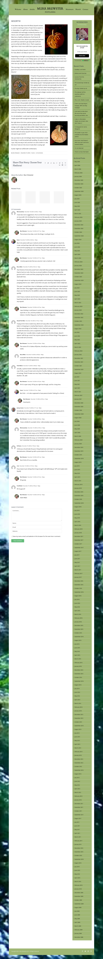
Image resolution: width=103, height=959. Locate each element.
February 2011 (78, 840)
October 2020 (78, 410)
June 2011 (77, 826)
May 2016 (77, 607)
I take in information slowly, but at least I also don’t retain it (81, 121)
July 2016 (77, 599)
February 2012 (78, 796)
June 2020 (77, 425)
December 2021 (79, 358)
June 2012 (77, 781)
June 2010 (77, 870)
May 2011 (77, 829)
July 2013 (77, 733)
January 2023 (78, 310)
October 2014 (78, 677)
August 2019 (78, 462)
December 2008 (79, 937)
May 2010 (77, 874)
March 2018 (78, 525)
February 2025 (78, 217)
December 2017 (79, 536)
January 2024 (78, 265)
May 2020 (77, 429)
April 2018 (77, 521)
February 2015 (78, 662)
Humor (33, 153)
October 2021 (78, 366)
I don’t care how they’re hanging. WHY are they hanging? (81, 105)
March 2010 (78, 881)
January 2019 (78, 488)
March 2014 (78, 703)
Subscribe (82, 55)
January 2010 (78, 889)
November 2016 (79, 584)
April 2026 (77, 165)
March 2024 (78, 258)
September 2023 (79, 280)
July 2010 (77, 866)
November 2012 (79, 763)
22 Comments (39, 153)
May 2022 (77, 339)
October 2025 (78, 187)
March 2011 (78, 837)
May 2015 (77, 651)
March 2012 (78, 792)
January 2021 (78, 399)
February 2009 (78, 929)
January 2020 (78, 443)
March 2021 (78, 391)
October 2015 (78, 633)
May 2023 (77, 295)
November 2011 (79, 807)
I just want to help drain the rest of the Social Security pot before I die (81, 113)
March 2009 (78, 926)
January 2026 (78, 176)
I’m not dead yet (79, 148)
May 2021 (77, 384)
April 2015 (77, 655)
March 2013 (78, 748)
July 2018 (77, 510)
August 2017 (78, 551)
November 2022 (79, 317)
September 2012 (79, 770)
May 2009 (77, 918)
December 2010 (79, 848)
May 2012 (77, 785)
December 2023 (79, 269)
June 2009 (77, 915)
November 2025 (79, 184)
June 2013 (77, 737)
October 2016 (78, 588)
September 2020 (79, 414)
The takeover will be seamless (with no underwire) (80, 94)
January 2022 (78, 354)
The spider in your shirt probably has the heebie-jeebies (81, 134)
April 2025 (77, 210)
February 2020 (78, 440)
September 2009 (79, 904)
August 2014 (78, 685)
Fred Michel (19, 486)
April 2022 (77, 343)
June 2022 (77, 336)
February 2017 (78, 573)
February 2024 (78, 262)
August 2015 (78, 640)
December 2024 (79, 225)
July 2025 (77, 198)
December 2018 (79, 492)
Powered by (78, 60)
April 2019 (77, 477)
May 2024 (77, 250)
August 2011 (78, 818)
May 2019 (77, 473)
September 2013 (79, 725)
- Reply (40, 211)
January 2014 (78, 711)
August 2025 (78, 195)
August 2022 (78, 328)
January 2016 (78, 622)
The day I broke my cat (81, 88)
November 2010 (79, 852)
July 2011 (77, 822)
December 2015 (79, 625)
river (18, 466)
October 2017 (78, 544)
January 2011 (78, 844)
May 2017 (77, 562)
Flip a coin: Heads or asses (82, 100)
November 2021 (79, 362)
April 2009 (77, 922)
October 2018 (78, 499)
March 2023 (78, 302)
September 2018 (79, 503)
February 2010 (78, 885)
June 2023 (77, 291)
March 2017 (78, 570)
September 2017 (79, 547)
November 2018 (79, 495)
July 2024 (77, 243)
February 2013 (78, 751)
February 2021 (78, 395)
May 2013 (77, 740)
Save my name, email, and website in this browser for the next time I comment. (37, 536)
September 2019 (79, 458)
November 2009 (79, 896)
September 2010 (79, 859)
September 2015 (79, 636)
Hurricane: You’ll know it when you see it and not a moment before (82, 142)
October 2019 (78, 455)
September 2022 (79, 325)
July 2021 (77, 377)
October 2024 (78, 232)
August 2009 (78, 907)
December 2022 (79, 314)
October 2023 (78, 276)
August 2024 (78, 239)
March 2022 (78, 347)
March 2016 (78, 614)
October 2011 (78, 811)
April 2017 (77, 566)
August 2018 (78, 506)
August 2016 (78, 596)
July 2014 (77, 688)
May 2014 (77, 696)
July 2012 (77, 777)
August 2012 (78, 774)
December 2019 (79, 447)
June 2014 (77, 692)
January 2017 (78, 577)
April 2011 (77, 833)
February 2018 (78, 529)
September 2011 (79, 814)
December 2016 (79, 581)
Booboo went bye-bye (80, 73)
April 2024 (77, 254)
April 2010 (77, 878)
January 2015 (78, 666)
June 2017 (77, 558)
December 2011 (79, 803)
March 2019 (78, 480)
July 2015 (77, 644)
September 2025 (79, 191)
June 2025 (77, 202)
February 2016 (78, 618)
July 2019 (77, 466)
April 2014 (77, 699)
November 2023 (79, 273)
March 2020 (78, 436)
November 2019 (79, 451)
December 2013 (79, 714)
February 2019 (78, 484)
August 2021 (78, 373)
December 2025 (79, 180)
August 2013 (78, 729)
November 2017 (79, 540)
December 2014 (79, 670)
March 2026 (78, 169)
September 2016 (79, 592)
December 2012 (79, 759)
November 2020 (79, 406)
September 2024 (79, 236)
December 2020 (79, 403)
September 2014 (79, 681)
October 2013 (78, 722)
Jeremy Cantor (20, 408)
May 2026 (77, 161)
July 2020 (77, 421)
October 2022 (78, 321)
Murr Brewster (16, 153)
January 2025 (78, 221)
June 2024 (77, 247)
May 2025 (77, 206)
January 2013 (78, 755)
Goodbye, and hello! (80, 69)
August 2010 (78, 863)
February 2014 (78, 707)
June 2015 (77, 647)
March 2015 (78, 659)
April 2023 (77, 299)
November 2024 (79, 228)
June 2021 (77, 380)
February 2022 (78, 351)
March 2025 (78, 213)
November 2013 (79, 718)
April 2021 (77, 388)
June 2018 (77, 514)
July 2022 (77, 332)
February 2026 (78, 173)
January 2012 (78, 800)
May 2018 (77, 518)
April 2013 (77, 744)
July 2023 (77, 288)
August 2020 (78, 417)
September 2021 (79, 369)
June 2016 (77, 603)
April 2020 (77, 432)
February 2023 (78, 306)
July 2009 (77, 911)
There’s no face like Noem (82, 152)
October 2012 (78, 766)
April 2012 (77, 788)
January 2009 (78, 933)
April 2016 (77, 610)
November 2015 (79, 629)
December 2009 (79, 892)
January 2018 (78, 532)
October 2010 (78, 855)
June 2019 (77, 469)
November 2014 (79, 673)
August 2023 (78, 284)
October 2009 (78, 900)
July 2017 (77, 555)
